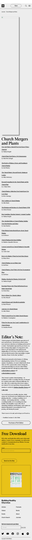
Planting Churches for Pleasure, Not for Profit (13, 279)
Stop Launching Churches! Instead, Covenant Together (16, 214)
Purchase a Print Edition (16, 423)
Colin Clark (5, 390)
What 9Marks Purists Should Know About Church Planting (15, 232)
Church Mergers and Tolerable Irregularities (13, 302)
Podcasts (18, 507)
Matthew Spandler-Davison (21, 387)
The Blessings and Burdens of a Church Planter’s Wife (16, 207)
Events (3, 514)
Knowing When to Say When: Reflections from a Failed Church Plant (15, 287)
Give (16, 6)
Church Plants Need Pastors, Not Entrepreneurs (14, 156)
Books (17, 510)
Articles (4, 507)
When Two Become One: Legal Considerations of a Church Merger (15, 324)
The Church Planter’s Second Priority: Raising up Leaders (14, 174)
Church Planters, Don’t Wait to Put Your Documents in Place (16, 271)
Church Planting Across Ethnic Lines (11, 263)
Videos (3, 510)
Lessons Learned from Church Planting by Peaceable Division (15, 248)
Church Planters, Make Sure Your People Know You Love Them (15, 193)
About (17, 514)
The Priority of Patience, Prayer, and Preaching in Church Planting (14, 164)
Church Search (6, 517)
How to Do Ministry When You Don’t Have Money (15, 256)
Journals (3, 11)
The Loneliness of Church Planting (11, 200)
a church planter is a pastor (8, 373)
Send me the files (9, 461)
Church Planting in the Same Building (11, 240)
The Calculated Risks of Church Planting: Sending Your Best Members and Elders (15, 222)
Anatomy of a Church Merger (10, 309)
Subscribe (23, 527)
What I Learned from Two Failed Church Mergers (15, 315)
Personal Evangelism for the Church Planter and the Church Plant (15, 183)
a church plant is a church (8, 370)
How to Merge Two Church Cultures (11, 295)
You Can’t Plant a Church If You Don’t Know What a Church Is (15, 148)
